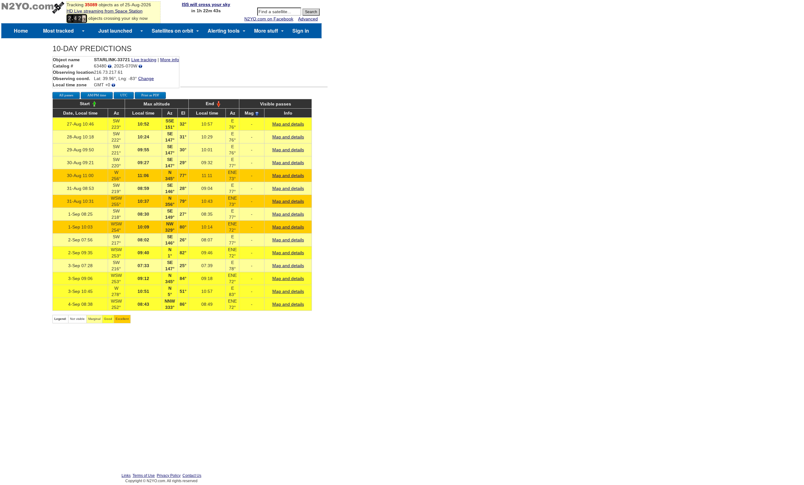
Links (126, 475)
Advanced (308, 18)
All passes (66, 95)
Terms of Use (144, 475)
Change (146, 78)
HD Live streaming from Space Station (105, 10)
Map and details (288, 124)
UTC (123, 95)
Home (21, 30)
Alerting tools (224, 30)
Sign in (300, 30)
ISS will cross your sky (206, 4)
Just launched (115, 30)
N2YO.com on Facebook (268, 18)
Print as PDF (150, 95)
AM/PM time (96, 95)
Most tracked (58, 30)
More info (169, 59)
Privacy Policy (169, 475)
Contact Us (191, 475)
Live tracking (143, 59)
